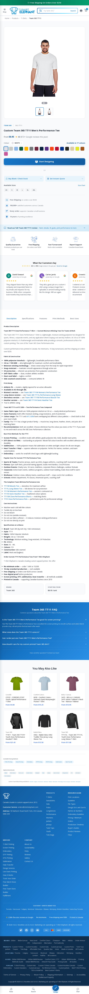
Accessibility (81, 975)
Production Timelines (76, 824)
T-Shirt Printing (8, 762)
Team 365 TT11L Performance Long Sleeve (43, 395)
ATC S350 (30, 416)
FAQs (70, 835)
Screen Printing (19, 762)
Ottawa (50, 781)
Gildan (6, 772)
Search (73, 11)
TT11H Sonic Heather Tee (14, 494)
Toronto (31, 781)
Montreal (46, 781)
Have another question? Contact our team (44, 653)
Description (11, 318)
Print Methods (59, 318)
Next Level (21, 772)
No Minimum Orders (49, 968)
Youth (48, 831)
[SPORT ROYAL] (62, 149)
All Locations (52, 955)
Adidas (48, 772)
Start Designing (46, 161)
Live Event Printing (10, 871)
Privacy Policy (25, 975)
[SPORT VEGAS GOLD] (72, 149)
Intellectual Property (46, 977)
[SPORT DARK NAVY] (42, 149)
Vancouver (40, 781)
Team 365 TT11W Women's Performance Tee (42, 392)
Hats (48, 804)
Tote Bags (50, 835)
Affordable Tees (35, 949)
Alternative (78, 772)
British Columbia (63, 909)
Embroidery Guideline (76, 814)
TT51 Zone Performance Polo (15, 499)
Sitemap (70, 975)
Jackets (49, 821)
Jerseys (49, 824)
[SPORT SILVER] (11, 149)
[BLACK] (67, 149)
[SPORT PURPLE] (47, 149)
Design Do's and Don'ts (77, 807)
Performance (51, 814)
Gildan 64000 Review (35, 959)
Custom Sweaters (20, 968)
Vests (57, 949)
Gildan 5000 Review (19, 959)
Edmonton (55, 781)
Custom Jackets (64, 968)
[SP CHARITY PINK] (6, 154)
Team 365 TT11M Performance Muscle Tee (42, 397)
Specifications (28, 318)
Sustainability (29, 848)
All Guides (73, 962)
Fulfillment (7, 895)
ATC (72, 772)
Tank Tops (50, 828)
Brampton (78, 781)
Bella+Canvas (13, 772)
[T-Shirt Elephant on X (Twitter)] (21, 930)
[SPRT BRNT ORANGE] (82, 149)
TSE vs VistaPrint (37, 970)
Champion (37, 772)
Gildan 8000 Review (32, 962)
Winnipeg (60, 781)
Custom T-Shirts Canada (46, 965)
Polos (48, 807)
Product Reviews (74, 831)
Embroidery (29, 762)
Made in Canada (67, 949)
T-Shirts (24, 18)
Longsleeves (51, 811)
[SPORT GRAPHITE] (31, 149)
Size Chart (81, 185)
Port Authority (7, 776)
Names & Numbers (75, 811)
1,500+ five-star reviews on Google (19, 917)
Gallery (27, 858)
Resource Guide (74, 793)
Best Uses (74, 318)
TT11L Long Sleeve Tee (13, 489)
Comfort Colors (29, 772)
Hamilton (72, 781)
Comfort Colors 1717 (52, 959)
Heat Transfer (69, 762)
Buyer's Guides (73, 828)
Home (7, 18)
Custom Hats (44, 947)
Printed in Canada (76, 917)
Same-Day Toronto (76, 909)
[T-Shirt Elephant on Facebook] (26, 930)
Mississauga (66, 781)
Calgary (35, 781)
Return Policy (39, 975)
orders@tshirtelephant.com (28, 807)
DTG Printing (49, 762)
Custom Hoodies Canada (66, 965)
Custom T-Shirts (17, 947)
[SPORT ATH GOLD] (26, 149)
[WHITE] (6, 149)
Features (43, 318)
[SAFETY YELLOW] (77, 149)
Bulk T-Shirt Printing (78, 968)
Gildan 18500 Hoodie (69, 959)
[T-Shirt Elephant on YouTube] (37, 930)
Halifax (42, 955)
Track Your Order (9, 878)
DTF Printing (39, 762)
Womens (49, 818)
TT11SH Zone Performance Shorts (17, 496)
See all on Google (62, 266)
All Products (79, 949)
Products (15, 18)
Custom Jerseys (56, 947)
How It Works (8, 875)
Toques (15, 949)
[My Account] (81, 10)
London (35, 955)
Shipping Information (55, 975)
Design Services (9, 868)
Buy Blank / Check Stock (18, 179)
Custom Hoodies (31, 947)
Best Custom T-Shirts (52, 970)
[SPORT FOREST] (21, 149)
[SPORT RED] (57, 149)
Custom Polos (69, 947)
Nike (43, 772)
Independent (65, 772)
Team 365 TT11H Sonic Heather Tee (37, 400)
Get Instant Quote (57, 179)
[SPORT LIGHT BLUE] (16, 149)
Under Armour (56, 772)
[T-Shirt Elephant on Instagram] (32, 930)
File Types (71, 804)
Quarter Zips (48, 949)
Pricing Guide (62, 962)
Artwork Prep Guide (49, 962)
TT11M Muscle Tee (11, 486)
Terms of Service (9, 975)
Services (6, 840)
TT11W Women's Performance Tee (18, 491)
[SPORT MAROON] (36, 149)
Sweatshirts (50, 800)
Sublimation (59, 762)
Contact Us (29, 861)
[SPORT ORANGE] (52, 149)
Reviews (28, 854)
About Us (28, 844)
